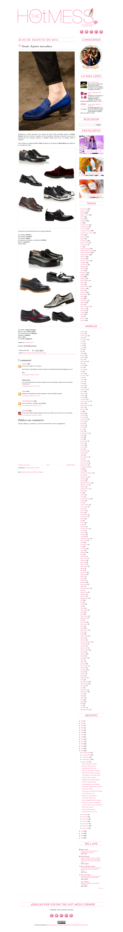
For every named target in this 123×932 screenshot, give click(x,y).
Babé (81, 349)
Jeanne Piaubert (84, 504)
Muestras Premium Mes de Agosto (91, 773)
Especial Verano (84, 254)
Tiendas (82, 312)
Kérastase (83, 526)
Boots (82, 363)
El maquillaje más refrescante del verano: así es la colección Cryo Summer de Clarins (91, 869)
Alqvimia (82, 333)
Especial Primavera (85, 252)
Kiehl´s (82, 518)
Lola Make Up (84, 544)
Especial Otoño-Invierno (28, 352)
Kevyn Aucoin (84, 516)
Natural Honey (84, 592)
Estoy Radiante (85, 856)
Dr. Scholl (83, 421)
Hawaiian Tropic (84, 485)
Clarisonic (83, 393)
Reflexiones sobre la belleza (89, 795)
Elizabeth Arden (84, 433)
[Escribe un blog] (37, 350)
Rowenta (82, 638)
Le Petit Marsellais (85, 538)
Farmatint (82, 453)
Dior (81, 411)
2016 (82, 743)
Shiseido (82, 656)
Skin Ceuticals (84, 666)
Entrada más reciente (24, 465)
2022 (82, 730)
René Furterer (84, 624)
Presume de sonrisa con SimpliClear (91, 802)
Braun (82, 367)
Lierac (82, 542)
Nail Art (82, 284)
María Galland (84, 566)
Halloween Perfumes (85, 483)
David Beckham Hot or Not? (89, 768)
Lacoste (82, 530)
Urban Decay (83, 691)
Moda (36, 352)
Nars (81, 590)
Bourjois (82, 365)
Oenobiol (82, 604)
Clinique (82, 395)
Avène (82, 347)
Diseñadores (83, 240)
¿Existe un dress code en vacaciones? (92, 805)
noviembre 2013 (86, 755)
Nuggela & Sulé (84, 598)
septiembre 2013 (86, 759)
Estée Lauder (83, 441)
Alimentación (83, 209)
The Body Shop (84, 681)
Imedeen (82, 494)
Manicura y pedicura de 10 (89, 766)
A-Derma (82, 331)
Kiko (81, 520)
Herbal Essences (84, 488)
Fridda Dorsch (84, 465)
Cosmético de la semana (86, 233)
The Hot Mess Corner (28, 401)
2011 (82, 833)
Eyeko (82, 449)
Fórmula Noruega (84, 467)
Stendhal (82, 672)
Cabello (82, 219)
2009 (82, 838)
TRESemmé (83, 677)
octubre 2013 (85, 757)
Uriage (82, 695)
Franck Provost (84, 463)
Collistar (82, 397)
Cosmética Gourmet (85, 230)
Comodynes (83, 399)
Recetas (82, 290)
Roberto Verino (84, 630)
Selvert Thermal (84, 650)
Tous (81, 687)
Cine (81, 223)
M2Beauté (83, 552)
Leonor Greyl (83, 540)
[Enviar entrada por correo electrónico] (33, 350)
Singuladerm (83, 658)
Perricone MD (84, 610)
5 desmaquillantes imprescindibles (91, 784)
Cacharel (82, 373)
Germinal (82, 475)
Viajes (82, 316)
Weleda (82, 701)
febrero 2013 (85, 826)
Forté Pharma (84, 461)
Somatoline (83, 670)
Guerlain (82, 481)
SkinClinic (83, 668)
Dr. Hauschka (84, 419)
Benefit (82, 353)
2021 (82, 732)
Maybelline (83, 574)
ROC (81, 620)
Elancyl (82, 431)
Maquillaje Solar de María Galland (90, 779)
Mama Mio (83, 556)
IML (81, 492)
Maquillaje (83, 274)
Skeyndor (82, 664)
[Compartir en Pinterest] (43, 350)
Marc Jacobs (83, 558)
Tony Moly (83, 685)
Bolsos (82, 217)
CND (81, 371)
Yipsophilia (83, 707)
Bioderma (82, 355)
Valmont (82, 697)
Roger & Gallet (84, 636)
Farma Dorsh (83, 451)
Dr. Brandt (83, 415)
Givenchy (82, 479)
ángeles (24, 391)
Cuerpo (82, 235)
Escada (82, 435)
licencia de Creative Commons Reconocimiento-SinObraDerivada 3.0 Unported (67, 925)
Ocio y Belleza (85, 881)
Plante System (84, 616)
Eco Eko (82, 427)
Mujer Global (84, 849)
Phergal (82, 612)
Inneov (82, 497)
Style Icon (83, 308)
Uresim (82, 693)
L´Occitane (83, 548)
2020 (82, 734)
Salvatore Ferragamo (85, 642)
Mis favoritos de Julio (87, 807)
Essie (81, 439)
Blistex (82, 359)
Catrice (82, 383)
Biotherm (82, 357)
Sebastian (83, 646)
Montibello (83, 582)
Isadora (82, 500)
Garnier (82, 471)
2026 (82, 721)
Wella (81, 703)
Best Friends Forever (93, 82)
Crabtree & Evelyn (85, 401)
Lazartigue (83, 536)
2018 (82, 739)
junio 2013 (85, 816)
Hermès (82, 490)
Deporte (82, 238)
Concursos (83, 228)
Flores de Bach (84, 457)
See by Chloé (84, 648)
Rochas (82, 632)
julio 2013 (84, 814)
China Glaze (83, 389)
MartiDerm (83, 560)
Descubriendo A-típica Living (89, 811)
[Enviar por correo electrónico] (36, 350)
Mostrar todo (100, 888)
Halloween (83, 266)
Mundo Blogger (84, 280)
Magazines (83, 272)
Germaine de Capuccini (86, 473)
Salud (81, 298)
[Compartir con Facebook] (41, 350)
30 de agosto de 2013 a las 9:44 (30, 374)
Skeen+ (82, 662)
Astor (81, 341)
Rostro (82, 296)
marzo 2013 (85, 823)
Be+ (81, 351)
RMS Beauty (83, 618)
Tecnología (83, 310)
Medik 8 (82, 576)
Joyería (82, 270)
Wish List (82, 318)
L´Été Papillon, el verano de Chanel (91, 775)
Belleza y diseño (84, 215)
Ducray (82, 423)
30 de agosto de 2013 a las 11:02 (30, 386)
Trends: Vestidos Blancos (88, 809)
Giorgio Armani (84, 477)
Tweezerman (83, 689)
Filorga (82, 455)
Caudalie (82, 385)
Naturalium (83, 594)
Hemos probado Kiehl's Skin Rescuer (91, 800)
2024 (82, 725)
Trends (40, 352)
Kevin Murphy (84, 514)
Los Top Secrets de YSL (88, 793)
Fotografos (83, 262)
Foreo (81, 459)
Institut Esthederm (85, 498)
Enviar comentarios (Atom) (33, 467)
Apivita (82, 337)
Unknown (24, 363)
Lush (81, 546)
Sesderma (83, 654)
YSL (81, 705)
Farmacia (82, 258)
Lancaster (83, 532)
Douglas (82, 413)
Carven (82, 381)
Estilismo (82, 256)
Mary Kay (83, 562)
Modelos (82, 278)
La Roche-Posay (84, 528)
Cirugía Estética (84, 225)
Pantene (82, 608)
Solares (82, 304)
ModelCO (82, 580)
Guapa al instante (86, 874)
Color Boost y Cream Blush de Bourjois (92, 791)
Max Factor (83, 572)
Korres (82, 524)
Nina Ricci (83, 596)
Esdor (82, 437)
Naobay (82, 586)
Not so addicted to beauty (88, 866)
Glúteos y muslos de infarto (89, 782)
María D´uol (83, 564)
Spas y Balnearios (85, 306)
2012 (82, 831)
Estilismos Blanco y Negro (89, 777)
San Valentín (83, 300)
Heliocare (82, 487)
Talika (82, 679)
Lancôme (82, 534)
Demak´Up (83, 409)
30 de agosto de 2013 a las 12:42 (31, 395)
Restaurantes (83, 294)
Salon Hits (83, 640)
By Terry (82, 369)
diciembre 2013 (86, 752)
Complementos (84, 227)
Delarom (82, 407)
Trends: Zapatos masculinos (89, 763)
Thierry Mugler (84, 683)
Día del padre (83, 244)
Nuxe (81, 600)
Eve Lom (82, 447)
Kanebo (82, 508)
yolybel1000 (25, 410)
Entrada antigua (71, 465)
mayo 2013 (85, 819)
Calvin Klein (83, 375)
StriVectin (83, 674)
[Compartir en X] (39, 350)
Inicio (48, 465)
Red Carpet (83, 292)
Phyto (82, 614)
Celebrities (83, 221)
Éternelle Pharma (85, 709)
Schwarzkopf (83, 644)
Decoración (83, 237)
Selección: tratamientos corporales (91, 770)
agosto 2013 (85, 761)
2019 (82, 737)
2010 (82, 835)
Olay (81, 606)
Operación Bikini (84, 286)
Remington (83, 622)
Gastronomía (83, 264)
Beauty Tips (83, 211)
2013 (82, 750)
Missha (82, 578)
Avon (81, 345)
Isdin (81, 502)
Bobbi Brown (83, 361)
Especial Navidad (85, 248)
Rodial (82, 634)
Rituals (82, 628)
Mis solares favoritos (87, 788)
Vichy (81, 699)
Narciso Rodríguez (85, 588)
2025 (82, 723)
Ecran (82, 429)
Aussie (82, 343)
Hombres (82, 268)
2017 (82, 741)
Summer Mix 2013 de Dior (89, 798)
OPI (81, 602)
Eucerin (82, 445)
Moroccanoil (83, 584)
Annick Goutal (84, 335)
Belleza (82, 213)
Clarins (82, 391)
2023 (82, 728)
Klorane (82, 522)
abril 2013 (84, 821)
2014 (82, 748)
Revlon (82, 626)
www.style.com (29, 342)
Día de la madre (84, 242)
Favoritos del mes (85, 260)
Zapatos (44, 352)
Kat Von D (83, 510)
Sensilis (82, 652)
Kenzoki (82, 512)
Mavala (82, 570)
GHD (81, 469)
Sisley (82, 660)
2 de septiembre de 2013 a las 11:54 (31, 405)
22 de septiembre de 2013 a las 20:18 (32, 415)
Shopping (82, 302)
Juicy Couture (84, 506)
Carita (82, 377)
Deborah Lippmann (85, 405)
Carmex (82, 379)
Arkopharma (83, 339)
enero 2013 (85, 828)
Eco (81, 246)
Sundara (82, 675)
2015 (82, 746)
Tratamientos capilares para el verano (92, 786)
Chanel (82, 387)
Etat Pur (82, 443)
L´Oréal (82, 550)
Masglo (82, 568)
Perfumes (83, 288)
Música (82, 282)
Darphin (82, 403)
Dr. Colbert (83, 417)
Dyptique (82, 425)
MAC (81, 554)
